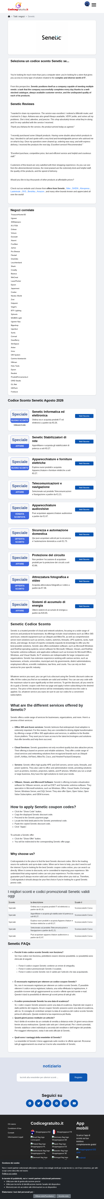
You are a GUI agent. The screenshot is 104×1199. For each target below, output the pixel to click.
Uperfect (14, 329)
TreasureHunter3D (18, 215)
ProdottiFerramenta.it (19, 377)
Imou (13, 351)
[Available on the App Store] (86, 1151)
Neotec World (16, 296)
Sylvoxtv (14, 314)
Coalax (13, 292)
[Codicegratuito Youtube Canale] (74, 1103)
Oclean (14, 229)
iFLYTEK (14, 226)
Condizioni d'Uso (14, 1128)
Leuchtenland (16, 263)
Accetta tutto (64, 1196)
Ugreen (14, 218)
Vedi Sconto (84, 416)
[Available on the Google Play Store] (80, 1158)
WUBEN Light (16, 318)
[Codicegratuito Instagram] (65, 1103)
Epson (13, 285)
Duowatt (14, 237)
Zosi (12, 299)
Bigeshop (14, 325)
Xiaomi (13, 240)
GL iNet (14, 384)
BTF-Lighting (16, 311)
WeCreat (14, 277)
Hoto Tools (15, 366)
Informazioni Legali (15, 1137)
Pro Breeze (15, 251)
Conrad (14, 336)
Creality (14, 270)
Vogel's (14, 307)
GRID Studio (16, 381)
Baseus (14, 274)
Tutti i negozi (19, 16)
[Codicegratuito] (18, 6)
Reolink (14, 373)
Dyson (13, 370)
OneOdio (14, 259)
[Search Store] (87, 3)
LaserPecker (16, 281)
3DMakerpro (16, 222)
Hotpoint (14, 303)
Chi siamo (12, 1124)
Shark (13, 266)
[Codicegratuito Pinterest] (56, 1103)
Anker (13, 347)
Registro (78, 1077)
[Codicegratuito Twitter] (38, 1103)
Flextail (14, 255)
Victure (13, 233)
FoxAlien (14, 244)
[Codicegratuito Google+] (30, 1103)
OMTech (14, 388)
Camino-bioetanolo (18, 358)
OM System (15, 355)
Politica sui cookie (9, 1174)
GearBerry (15, 340)
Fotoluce (14, 392)
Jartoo (13, 248)
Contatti (11, 1133)
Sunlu (13, 333)
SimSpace (15, 344)
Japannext (15, 288)
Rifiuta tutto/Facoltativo (44, 1196)
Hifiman (14, 362)
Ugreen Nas (16, 322)
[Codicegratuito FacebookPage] (47, 1103)
